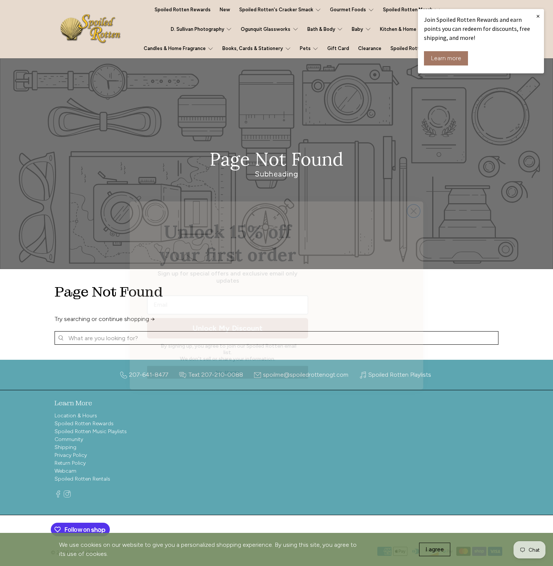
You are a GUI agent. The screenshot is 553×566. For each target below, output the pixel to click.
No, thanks (227, 359)
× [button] (538, 15)
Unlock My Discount (228, 315)
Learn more (446, 58)
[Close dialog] (413, 198)
